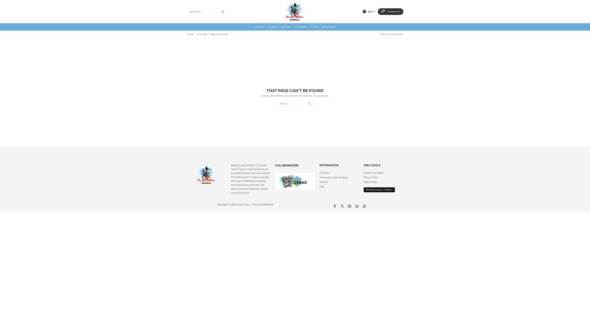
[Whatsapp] (357, 206)
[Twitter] (342, 206)
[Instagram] (349, 206)
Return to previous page (391, 34)
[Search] (223, 12)
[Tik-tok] (364, 206)
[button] (369, 11)
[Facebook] (334, 206)
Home (190, 34)
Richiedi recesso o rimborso (379, 189)
